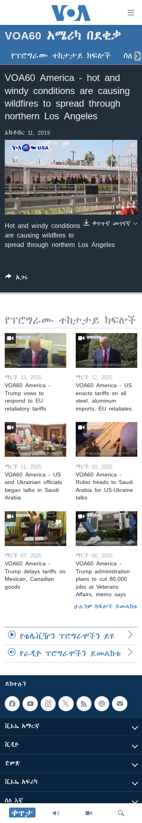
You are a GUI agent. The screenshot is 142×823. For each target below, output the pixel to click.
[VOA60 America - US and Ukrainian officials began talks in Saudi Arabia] (35, 439)
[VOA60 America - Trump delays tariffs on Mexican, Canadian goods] (35, 528)
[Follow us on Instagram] (48, 703)
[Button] (16, 278)
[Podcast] (101, 703)
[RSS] (84, 703)
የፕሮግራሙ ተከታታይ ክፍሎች (61, 55)
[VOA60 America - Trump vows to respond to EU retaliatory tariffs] (35, 350)
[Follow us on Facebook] (12, 703)
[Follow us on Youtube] (29, 703)
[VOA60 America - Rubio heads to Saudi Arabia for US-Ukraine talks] (106, 439)
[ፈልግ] (121, 813)
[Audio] (56, 813)
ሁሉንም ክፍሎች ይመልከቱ (105, 606)
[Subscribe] (119, 703)
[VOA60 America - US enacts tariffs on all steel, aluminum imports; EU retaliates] (106, 350)
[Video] (89, 813)
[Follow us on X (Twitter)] (65, 703)
